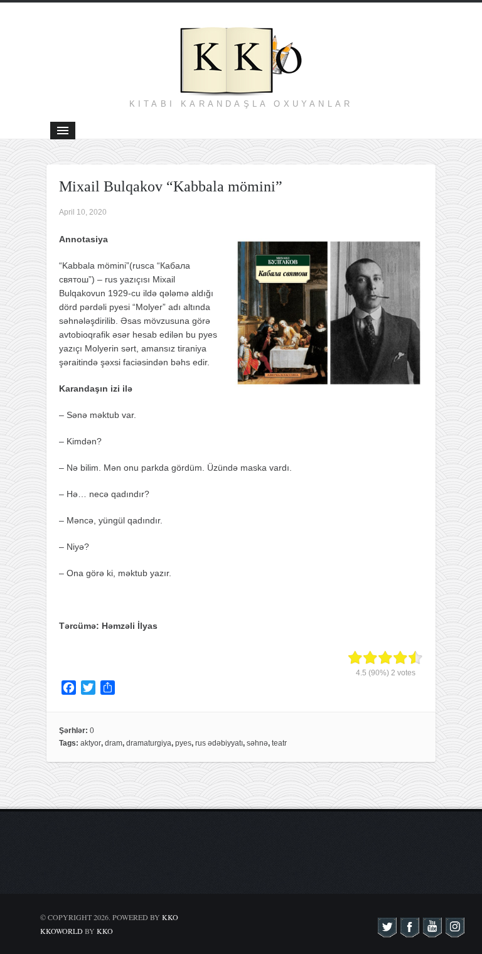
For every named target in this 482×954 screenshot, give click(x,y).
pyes (183, 743)
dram (113, 743)
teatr (279, 743)
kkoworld (62, 931)
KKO (170, 917)
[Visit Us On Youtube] (431, 931)
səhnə (257, 743)
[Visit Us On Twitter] (386, 931)
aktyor (90, 743)
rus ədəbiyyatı (219, 743)
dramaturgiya (148, 743)
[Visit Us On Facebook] (409, 931)
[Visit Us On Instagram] (454, 931)
